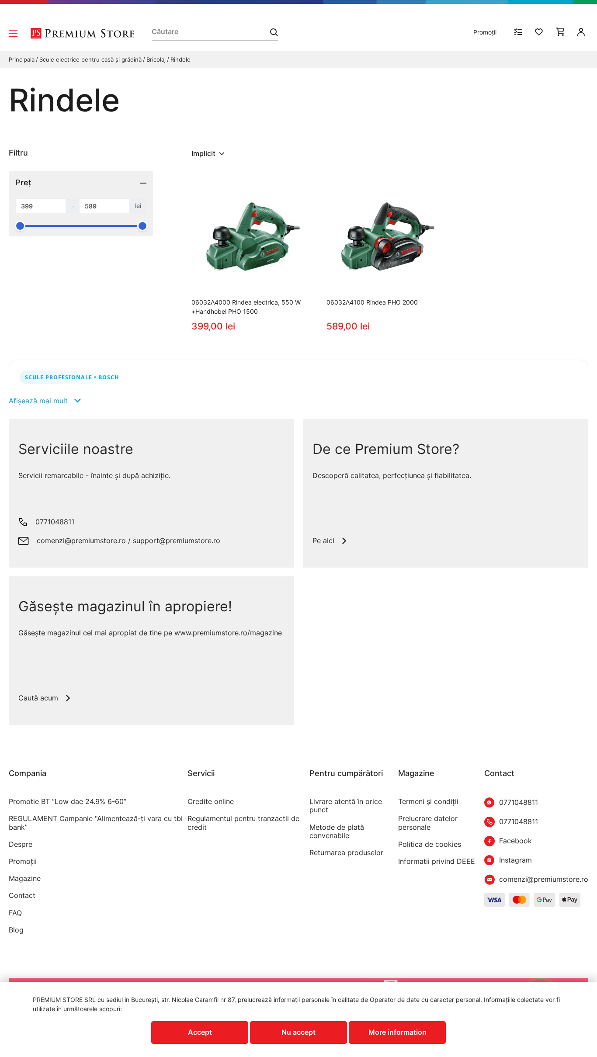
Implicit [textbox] (203, 153)
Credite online (210, 801)
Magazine (25, 878)
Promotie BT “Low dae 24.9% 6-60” (67, 801)
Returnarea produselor (346, 853)
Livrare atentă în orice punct (345, 805)
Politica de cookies (429, 844)
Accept (200, 1032)
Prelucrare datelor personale (428, 822)
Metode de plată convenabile (336, 831)
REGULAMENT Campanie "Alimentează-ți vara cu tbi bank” (96, 822)
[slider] (20, 226)
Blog (16, 930)
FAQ (15, 913)
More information (397, 1032)
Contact (22, 895)
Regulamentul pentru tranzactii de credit (243, 822)
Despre (20, 844)
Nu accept (298, 1032)
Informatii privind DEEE (436, 861)
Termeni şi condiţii (428, 801)
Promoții (484, 32)
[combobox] (208, 153)
